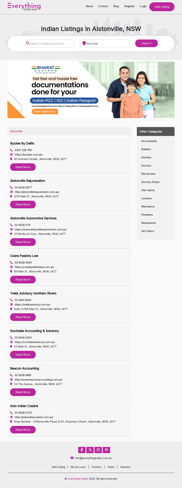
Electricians (148, 173)
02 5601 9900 (22, 300)
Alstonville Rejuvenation (27, 181)
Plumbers (147, 214)
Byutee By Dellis (22, 143)
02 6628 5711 (22, 225)
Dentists (146, 157)
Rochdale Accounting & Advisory (34, 331)
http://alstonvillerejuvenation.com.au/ (36, 192)
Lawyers (146, 198)
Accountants (149, 141)
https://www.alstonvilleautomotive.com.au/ (40, 229)
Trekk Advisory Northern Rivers (33, 293)
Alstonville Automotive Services (33, 218)
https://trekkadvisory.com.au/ (32, 304)
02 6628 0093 (23, 262)
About (89, 6)
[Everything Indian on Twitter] (90, 450)
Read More (22, 167)
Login (143, 6)
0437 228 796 (23, 150)
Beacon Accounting (24, 368)
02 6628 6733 (23, 412)
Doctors (146, 165)
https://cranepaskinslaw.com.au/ (34, 267)
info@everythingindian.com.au (93, 458)
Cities (110, 467)
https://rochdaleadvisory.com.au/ (34, 342)
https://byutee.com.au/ (28, 154)
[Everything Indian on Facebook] (82, 450)
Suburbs (125, 467)
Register (129, 6)
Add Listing (162, 7)
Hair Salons (148, 190)
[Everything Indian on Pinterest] (106, 450)
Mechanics (148, 206)
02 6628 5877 (23, 187)
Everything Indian (78, 478)
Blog (116, 6)
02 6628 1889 (22, 375)
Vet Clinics (147, 231)
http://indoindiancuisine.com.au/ (33, 417)
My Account (78, 467)
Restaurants (148, 223)
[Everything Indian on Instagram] (98, 450)
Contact (103, 6)
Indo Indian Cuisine (24, 406)
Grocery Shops (150, 182)
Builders (146, 149)
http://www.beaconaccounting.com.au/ (38, 379)
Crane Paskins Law (24, 256)
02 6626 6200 (23, 337)
